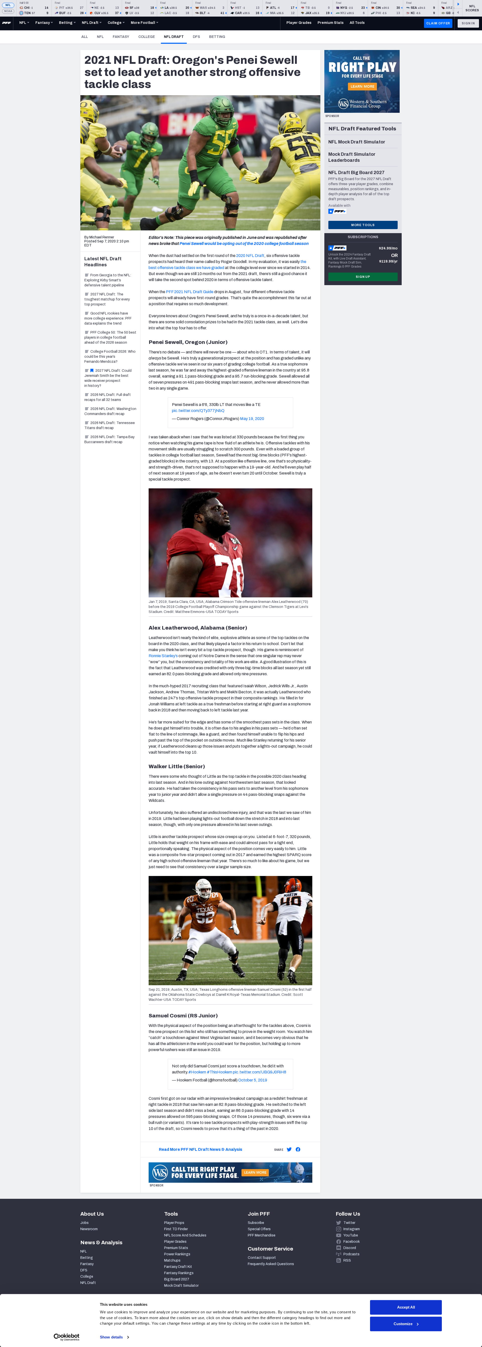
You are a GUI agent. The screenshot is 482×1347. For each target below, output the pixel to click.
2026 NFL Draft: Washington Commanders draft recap (110, 411)
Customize (403, 1324)
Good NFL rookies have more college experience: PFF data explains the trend (108, 318)
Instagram (351, 1229)
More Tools (363, 225)
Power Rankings (177, 1254)
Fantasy (121, 37)
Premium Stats (176, 1248)
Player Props (174, 1223)
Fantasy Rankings (179, 1273)
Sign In (468, 23)
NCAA (8, 11)
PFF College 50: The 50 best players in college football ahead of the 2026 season (110, 337)
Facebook (351, 1242)
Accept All (406, 1307)
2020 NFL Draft (250, 255)
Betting (217, 37)
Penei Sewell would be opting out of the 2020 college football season (244, 243)
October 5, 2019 (252, 1080)
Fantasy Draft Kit (178, 1267)
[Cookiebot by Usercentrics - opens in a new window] (67, 1337)
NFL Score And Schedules (185, 1235)
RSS (347, 1260)
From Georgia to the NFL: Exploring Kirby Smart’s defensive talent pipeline (107, 280)
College (146, 37)
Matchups (172, 1260)
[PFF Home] (6, 23)
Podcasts (351, 1254)
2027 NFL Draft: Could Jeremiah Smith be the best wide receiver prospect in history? (108, 378)
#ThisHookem (219, 1072)
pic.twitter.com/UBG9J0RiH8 (259, 1072)
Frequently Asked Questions (271, 1264)
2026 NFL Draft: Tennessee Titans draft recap (109, 425)
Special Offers (259, 1229)
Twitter (349, 1223)
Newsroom (89, 1229)
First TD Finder (176, 1229)
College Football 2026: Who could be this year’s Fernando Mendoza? (110, 357)
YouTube (350, 1235)
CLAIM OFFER (438, 23)
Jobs (84, 1223)
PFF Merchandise (261, 1235)
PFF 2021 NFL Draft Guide (189, 292)
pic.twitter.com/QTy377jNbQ (198, 410)
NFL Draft (175, 37)
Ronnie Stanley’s (163, 656)
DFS (196, 37)
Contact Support (262, 1258)
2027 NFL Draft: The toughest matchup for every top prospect (107, 299)
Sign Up (363, 277)
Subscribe (256, 1223)
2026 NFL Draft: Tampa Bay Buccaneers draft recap (109, 439)
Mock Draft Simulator (181, 1285)
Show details (111, 1337)
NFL (8, 5)
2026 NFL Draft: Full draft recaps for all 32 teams (107, 397)
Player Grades (175, 1242)
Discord (349, 1248)
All (84, 37)
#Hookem (197, 1072)
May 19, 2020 (252, 419)
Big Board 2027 (176, 1279)
